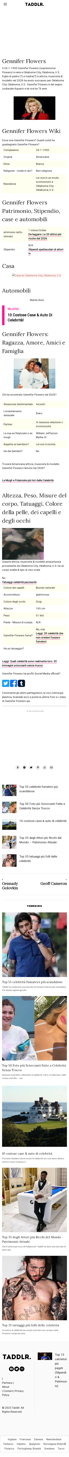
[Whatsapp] (44, 767)
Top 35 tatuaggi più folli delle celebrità (30, 1325)
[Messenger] (24, 767)
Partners (7, 1382)
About (5, 1386)
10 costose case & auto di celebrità (42, 821)
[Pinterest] (37, 767)
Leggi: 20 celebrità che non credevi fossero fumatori (49, 637)
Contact (8, 1391)
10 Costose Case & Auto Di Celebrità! (30, 317)
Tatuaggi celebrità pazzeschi (19, 582)
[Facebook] (17, 767)
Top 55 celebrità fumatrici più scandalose (32, 982)
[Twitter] (31, 767)
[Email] (51, 767)
